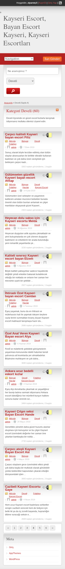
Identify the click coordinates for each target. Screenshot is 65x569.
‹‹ (8, 528)
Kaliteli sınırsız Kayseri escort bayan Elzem (21, 257)
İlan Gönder (52, 59)
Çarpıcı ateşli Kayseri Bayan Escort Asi (20, 450)
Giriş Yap (52, 3)
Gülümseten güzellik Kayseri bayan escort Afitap (20, 177)
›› (52, 528)
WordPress (14, 559)
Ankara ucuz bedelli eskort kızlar (19, 372)
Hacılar (26, 187)
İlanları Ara (13, 91)
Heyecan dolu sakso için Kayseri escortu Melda (22, 219)
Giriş (11, 547)
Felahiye (12, 144)
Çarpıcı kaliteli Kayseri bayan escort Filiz (21, 136)
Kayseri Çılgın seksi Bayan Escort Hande (19, 413)
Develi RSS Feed (57, 109)
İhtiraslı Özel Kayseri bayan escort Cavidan (20, 294)
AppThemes (15, 553)
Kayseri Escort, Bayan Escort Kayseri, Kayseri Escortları (26, 30)
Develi (37, 141)
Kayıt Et (42, 3)
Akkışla (12, 141)
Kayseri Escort (41, 187)
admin (13, 147)
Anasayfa (8, 103)
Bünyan (25, 141)
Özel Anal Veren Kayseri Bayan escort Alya (22, 335)
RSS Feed (60, 2)
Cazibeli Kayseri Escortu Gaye (22, 488)
